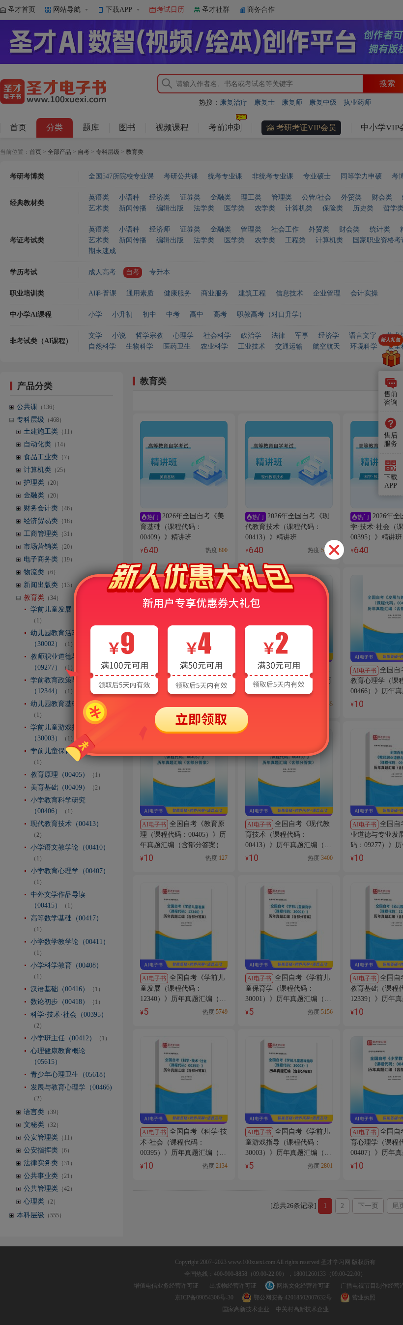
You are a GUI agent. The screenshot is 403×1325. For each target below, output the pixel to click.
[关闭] (334, 549)
